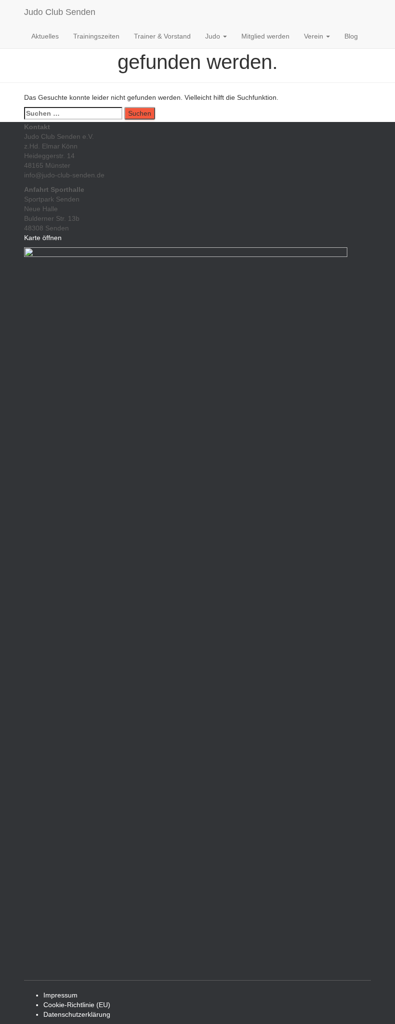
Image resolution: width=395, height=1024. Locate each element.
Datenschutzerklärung (76, 1014)
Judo (213, 36)
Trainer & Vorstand (162, 36)
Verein (314, 36)
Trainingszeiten (96, 36)
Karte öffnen (43, 238)
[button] (224, 36)
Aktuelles (45, 36)
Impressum (60, 995)
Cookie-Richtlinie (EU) (76, 1005)
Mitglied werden (265, 36)
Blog (351, 36)
